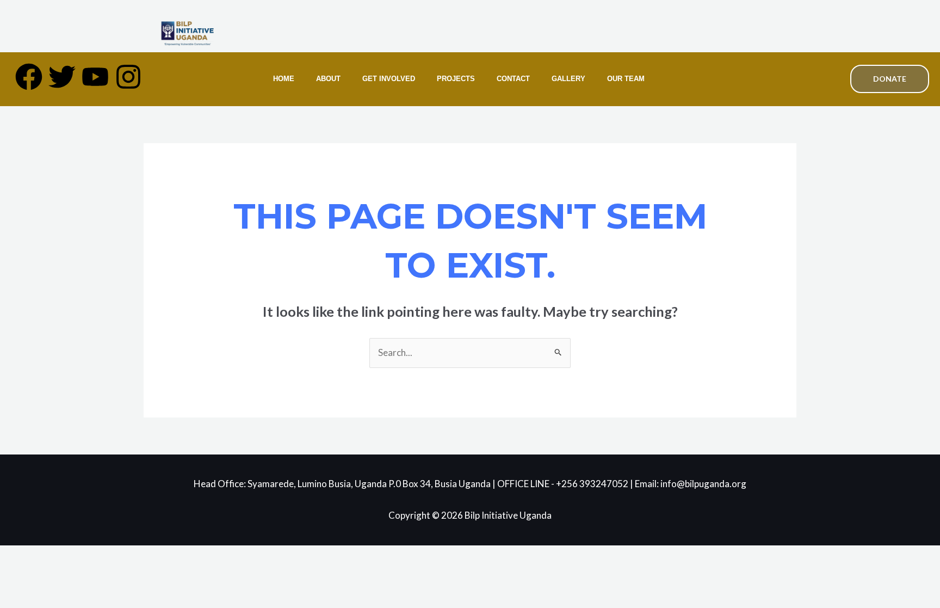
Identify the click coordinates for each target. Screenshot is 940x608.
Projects (456, 79)
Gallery (568, 79)
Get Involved (388, 79)
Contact (513, 79)
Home (283, 79)
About (328, 79)
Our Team (626, 79)
